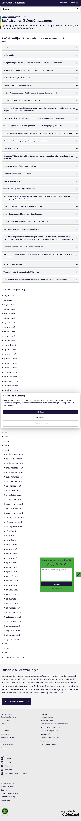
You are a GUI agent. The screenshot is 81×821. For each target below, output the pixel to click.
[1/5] (48, 564)
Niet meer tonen (56, 589)
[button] (40, 48)
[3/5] (57, 564)
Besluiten (12, 17)
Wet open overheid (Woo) (50, 727)
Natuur (3, 724)
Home (4, 17)
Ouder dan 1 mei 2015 (14, 658)
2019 (6, 446)
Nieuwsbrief (44, 734)
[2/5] (52, 564)
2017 (6, 644)
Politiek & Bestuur (7, 737)
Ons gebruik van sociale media (16, 773)
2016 (6, 648)
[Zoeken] (77, 9)
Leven (3, 741)
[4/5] (61, 564)
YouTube (8, 762)
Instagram (8, 770)
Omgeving (5, 730)
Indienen (57, 584)
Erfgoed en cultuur (8, 744)
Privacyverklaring (8, 797)
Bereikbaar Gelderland (9, 717)
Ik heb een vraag (46, 720)
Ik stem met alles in (40, 424)
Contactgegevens (46, 717)
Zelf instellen (40, 417)
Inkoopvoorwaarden (48, 744)
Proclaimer (5, 800)
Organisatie (5, 734)
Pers (42, 748)
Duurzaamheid (6, 720)
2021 (6, 437)
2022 (6, 432)
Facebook (8, 766)
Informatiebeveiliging (10, 793)
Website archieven (8, 786)
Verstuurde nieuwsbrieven (50, 737)
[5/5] (65, 564)
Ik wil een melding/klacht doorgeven (54, 724)
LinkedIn (8, 758)
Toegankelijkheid (7, 783)
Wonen (3, 748)
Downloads (44, 741)
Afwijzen (40, 412)
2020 (6, 441)
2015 (6, 653)
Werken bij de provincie (49, 730)
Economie (4, 727)
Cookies (4, 790)
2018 (6, 450)
